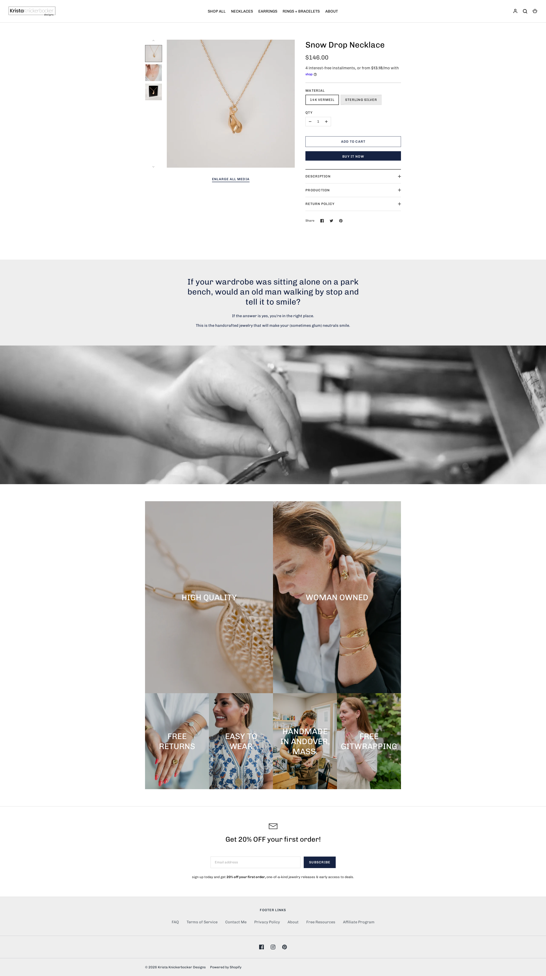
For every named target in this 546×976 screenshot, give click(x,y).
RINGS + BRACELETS (301, 11)
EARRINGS (267, 11)
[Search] (525, 11)
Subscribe (319, 862)
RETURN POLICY (320, 204)
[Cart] (535, 11)
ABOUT (331, 11)
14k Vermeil (322, 100)
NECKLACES (242, 11)
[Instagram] (273, 947)
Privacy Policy (267, 922)
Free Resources (320, 922)
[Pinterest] (284, 947)
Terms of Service (202, 922)
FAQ (175, 922)
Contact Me (236, 922)
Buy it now (353, 156)
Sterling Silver (361, 100)
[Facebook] (261, 947)
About (293, 922)
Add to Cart (353, 141)
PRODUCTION (317, 190)
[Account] (515, 11)
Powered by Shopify (225, 967)
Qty (309, 112)
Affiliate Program (359, 922)
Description (318, 176)
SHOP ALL (217, 11)
